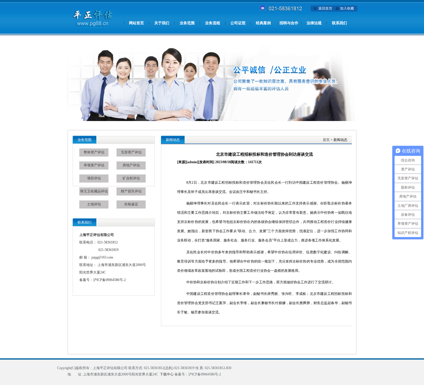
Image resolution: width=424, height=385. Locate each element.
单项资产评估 (94, 165)
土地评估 (94, 204)
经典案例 (263, 23)
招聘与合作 (288, 23)
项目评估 (94, 178)
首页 (326, 140)
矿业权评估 (131, 178)
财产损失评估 (131, 191)
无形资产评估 (131, 152)
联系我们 (339, 23)
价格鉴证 (131, 204)
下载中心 (167, 374)
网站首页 (136, 23)
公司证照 (237, 23)
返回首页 (325, 8)
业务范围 (187, 23)
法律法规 (314, 23)
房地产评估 (131, 165)
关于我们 (161, 23)
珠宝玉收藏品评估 (94, 191)
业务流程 (212, 23)
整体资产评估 (94, 152)
